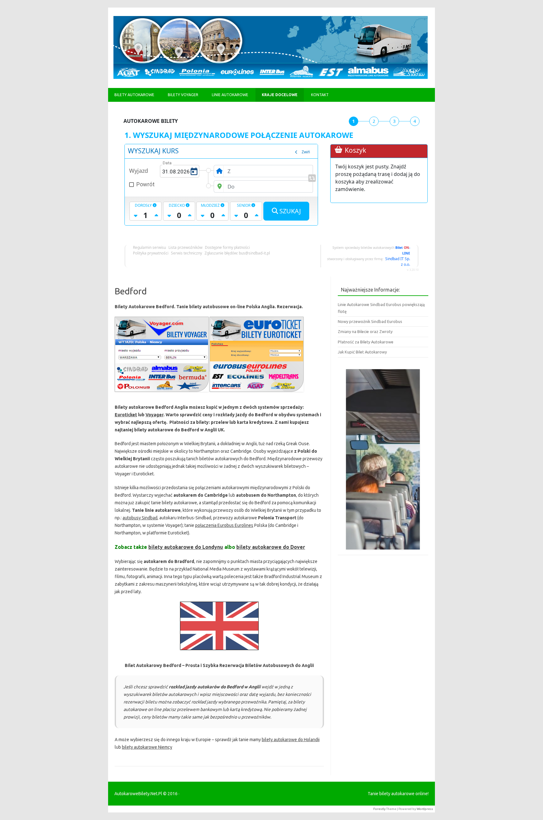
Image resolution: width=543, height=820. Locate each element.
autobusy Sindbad (140, 517)
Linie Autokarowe (230, 95)
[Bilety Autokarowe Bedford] (162, 393)
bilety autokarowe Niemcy (147, 747)
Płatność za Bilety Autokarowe (365, 342)
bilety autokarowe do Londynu (185, 547)
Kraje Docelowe (280, 95)
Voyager (154, 414)
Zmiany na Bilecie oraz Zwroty (365, 331)
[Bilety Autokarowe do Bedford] (257, 393)
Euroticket (126, 414)
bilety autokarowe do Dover (270, 547)
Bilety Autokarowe (134, 95)
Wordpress (425, 809)
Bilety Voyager (183, 95)
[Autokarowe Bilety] (270, 77)
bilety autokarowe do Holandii (291, 739)
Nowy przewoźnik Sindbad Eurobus (370, 321)
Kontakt (320, 95)
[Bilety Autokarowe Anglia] (219, 651)
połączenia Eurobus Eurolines (224, 525)
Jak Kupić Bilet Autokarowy (362, 352)
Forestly (379, 809)
